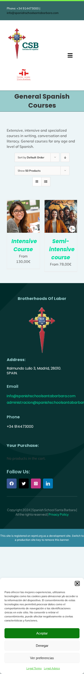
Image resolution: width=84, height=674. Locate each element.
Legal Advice (52, 668)
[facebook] (12, 483)
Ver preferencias (42, 658)
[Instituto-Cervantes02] (23, 71)
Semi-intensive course (62, 249)
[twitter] (24, 483)
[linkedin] (48, 483)
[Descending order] (65, 157)
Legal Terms (34, 668)
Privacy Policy (59, 514)
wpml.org (37, 535)
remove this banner (57, 539)
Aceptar (42, 633)
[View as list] (45, 181)
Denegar (42, 645)
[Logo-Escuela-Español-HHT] (24, 29)
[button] (77, 583)
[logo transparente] (42, 307)
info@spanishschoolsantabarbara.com (32, 13)
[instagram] (36, 483)
